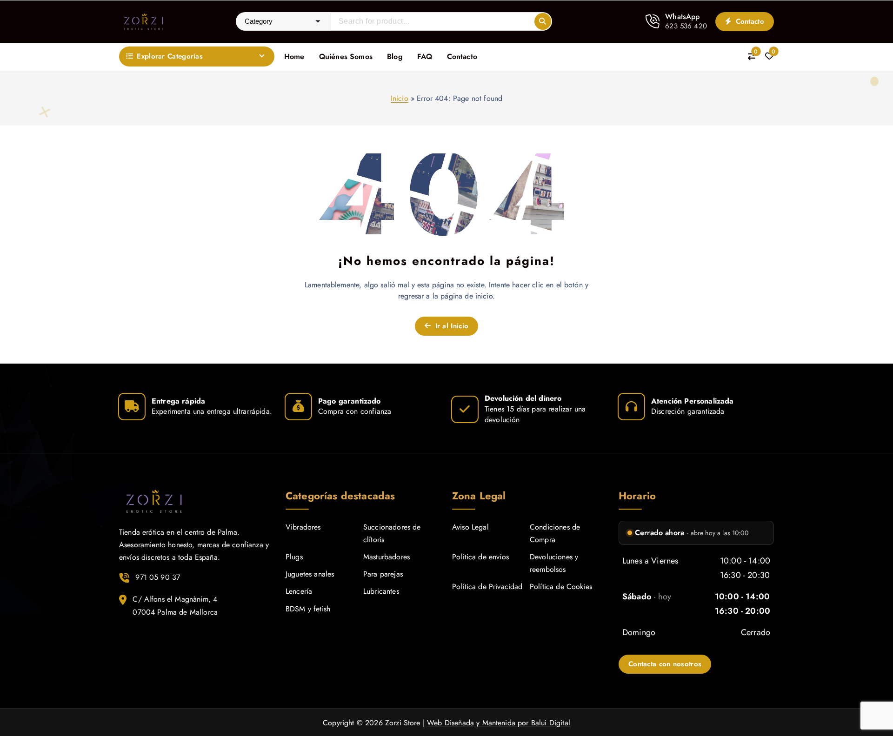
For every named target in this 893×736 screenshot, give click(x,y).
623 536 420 (686, 26)
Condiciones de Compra (555, 533)
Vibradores (303, 527)
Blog (395, 56)
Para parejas (383, 574)
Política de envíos (480, 556)
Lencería (299, 591)
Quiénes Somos (346, 56)
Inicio (399, 98)
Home (294, 56)
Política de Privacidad (487, 586)
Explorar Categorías (170, 56)
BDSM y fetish (308, 608)
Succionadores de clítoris (392, 533)
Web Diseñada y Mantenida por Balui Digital (498, 722)
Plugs (294, 556)
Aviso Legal (470, 527)
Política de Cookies (561, 586)
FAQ (424, 56)
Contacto (748, 21)
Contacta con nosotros (664, 664)
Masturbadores (386, 556)
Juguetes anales (310, 574)
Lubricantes (381, 591)
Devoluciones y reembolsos (554, 563)
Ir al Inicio (450, 326)
